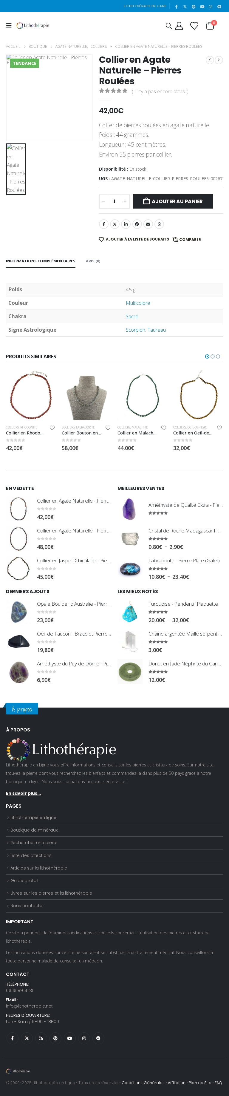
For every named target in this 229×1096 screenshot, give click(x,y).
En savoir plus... (23, 793)
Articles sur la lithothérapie (38, 868)
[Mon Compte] (179, 26)
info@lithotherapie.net (29, 1006)
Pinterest (137, 224)
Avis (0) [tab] (93, 261)
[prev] (210, 60)
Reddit (98, 1038)
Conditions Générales (143, 1082)
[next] (219, 60)
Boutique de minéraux (34, 830)
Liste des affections (31, 855)
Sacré (132, 316)
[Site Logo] (32, 25)
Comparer (190, 239)
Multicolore (138, 302)
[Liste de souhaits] (194, 26)
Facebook (104, 224)
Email (148, 224)
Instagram (84, 1038)
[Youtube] (202, 6)
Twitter (115, 224)
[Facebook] (176, 6)
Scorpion (135, 329)
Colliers (12, 427)
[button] (10, 25)
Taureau (157, 329)
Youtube (70, 1038)
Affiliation (176, 1082)
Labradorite (29, 427)
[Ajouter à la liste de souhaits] (52, 428)
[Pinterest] (194, 6)
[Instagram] (211, 6)
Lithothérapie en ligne (33, 818)
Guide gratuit (24, 881)
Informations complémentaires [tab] (40, 261)
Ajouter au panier (177, 201)
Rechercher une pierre (34, 843)
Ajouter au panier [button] (46, 380)
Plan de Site (200, 1082)
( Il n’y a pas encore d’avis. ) (160, 91)
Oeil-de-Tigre (142, 427)
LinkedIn (126, 224)
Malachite (84, 427)
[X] (185, 6)
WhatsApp (159, 224)
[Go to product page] (31, 395)
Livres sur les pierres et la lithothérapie (51, 893)
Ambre (178, 427)
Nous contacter (27, 906)
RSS (41, 1038)
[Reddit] (219, 6)
